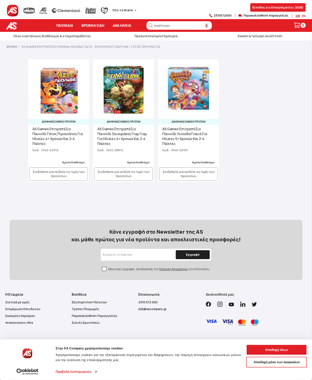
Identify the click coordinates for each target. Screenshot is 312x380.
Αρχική (12, 47)
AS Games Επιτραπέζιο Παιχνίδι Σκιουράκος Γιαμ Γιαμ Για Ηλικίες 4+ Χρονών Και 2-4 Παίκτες (122, 136)
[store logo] (25, 26)
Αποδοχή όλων (276, 350)
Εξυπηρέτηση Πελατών (89, 302)
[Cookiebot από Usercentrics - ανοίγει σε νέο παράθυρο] (27, 372)
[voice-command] (206, 25)
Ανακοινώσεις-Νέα (19, 323)
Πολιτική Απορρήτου (173, 269)
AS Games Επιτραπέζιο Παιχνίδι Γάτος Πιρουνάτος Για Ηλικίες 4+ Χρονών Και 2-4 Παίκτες (57, 136)
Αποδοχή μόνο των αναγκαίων (277, 362)
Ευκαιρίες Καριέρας (20, 316)
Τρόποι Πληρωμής (85, 309)
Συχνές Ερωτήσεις (86, 323)
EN (304, 16)
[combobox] (179, 25)
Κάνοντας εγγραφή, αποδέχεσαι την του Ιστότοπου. (159, 269)
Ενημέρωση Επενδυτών (23, 309)
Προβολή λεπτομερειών (73, 371)
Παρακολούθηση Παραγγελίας (94, 316)
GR (297, 16)
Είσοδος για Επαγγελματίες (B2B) (278, 7)
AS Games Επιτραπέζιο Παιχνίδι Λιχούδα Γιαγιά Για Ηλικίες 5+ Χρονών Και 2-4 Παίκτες (184, 136)
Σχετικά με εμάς (17, 302)
